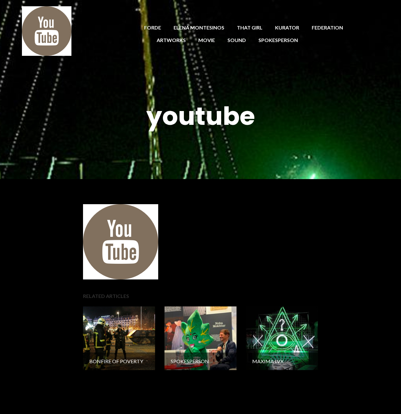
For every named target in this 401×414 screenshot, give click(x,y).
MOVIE (206, 40)
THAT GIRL (250, 27)
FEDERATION (327, 27)
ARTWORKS (171, 40)
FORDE (152, 27)
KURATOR (287, 27)
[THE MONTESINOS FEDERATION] (46, 30)
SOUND (236, 40)
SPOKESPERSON (278, 40)
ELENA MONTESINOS (199, 27)
